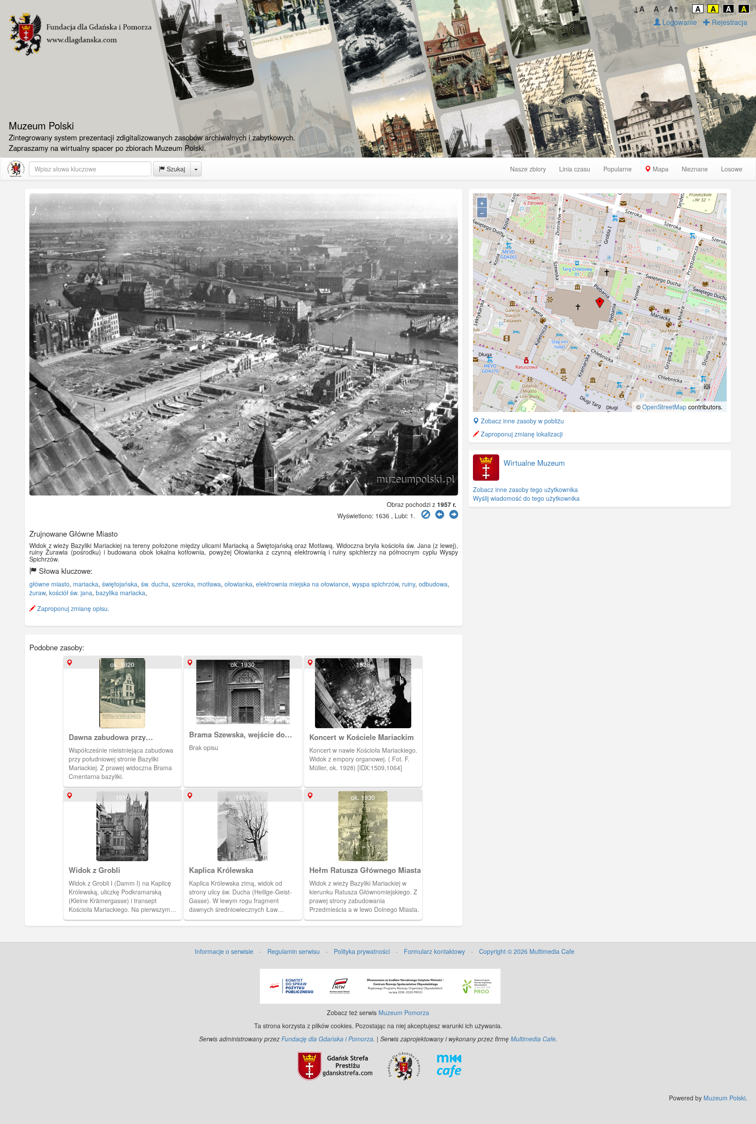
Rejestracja (728, 22)
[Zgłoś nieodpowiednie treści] (425, 514)
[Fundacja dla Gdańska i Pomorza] (403, 1065)
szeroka (183, 583)
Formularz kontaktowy (434, 951)
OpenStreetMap (664, 406)
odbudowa (433, 583)
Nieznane (695, 168)
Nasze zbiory (528, 168)
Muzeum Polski (725, 1097)
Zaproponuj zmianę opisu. (72, 608)
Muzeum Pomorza (403, 1012)
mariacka (85, 583)
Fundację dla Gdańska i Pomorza (327, 1038)
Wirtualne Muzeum (534, 462)
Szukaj (175, 168)
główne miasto (49, 583)
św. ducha (154, 583)
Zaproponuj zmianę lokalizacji (521, 433)
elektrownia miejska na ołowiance (302, 583)
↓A (639, 8)
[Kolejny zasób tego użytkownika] (453, 514)
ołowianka (238, 583)
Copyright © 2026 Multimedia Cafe (526, 951)
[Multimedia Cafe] (449, 1065)
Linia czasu (574, 168)
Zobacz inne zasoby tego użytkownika (525, 489)
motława (209, 583)
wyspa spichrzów (375, 583)
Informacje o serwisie (224, 951)
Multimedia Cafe (533, 1038)
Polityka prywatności (362, 951)
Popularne (617, 168)
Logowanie (679, 22)
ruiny (408, 583)
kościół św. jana (70, 592)
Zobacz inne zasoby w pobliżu (521, 420)
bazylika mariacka (120, 592)
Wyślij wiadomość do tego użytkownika (526, 498)
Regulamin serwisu (293, 951)
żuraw (37, 592)
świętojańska (119, 583)
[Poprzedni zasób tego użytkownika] (439, 514)
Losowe (731, 168)
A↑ (673, 8)
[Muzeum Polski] (15, 169)
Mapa (659, 168)
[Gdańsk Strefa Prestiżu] (335, 1065)
